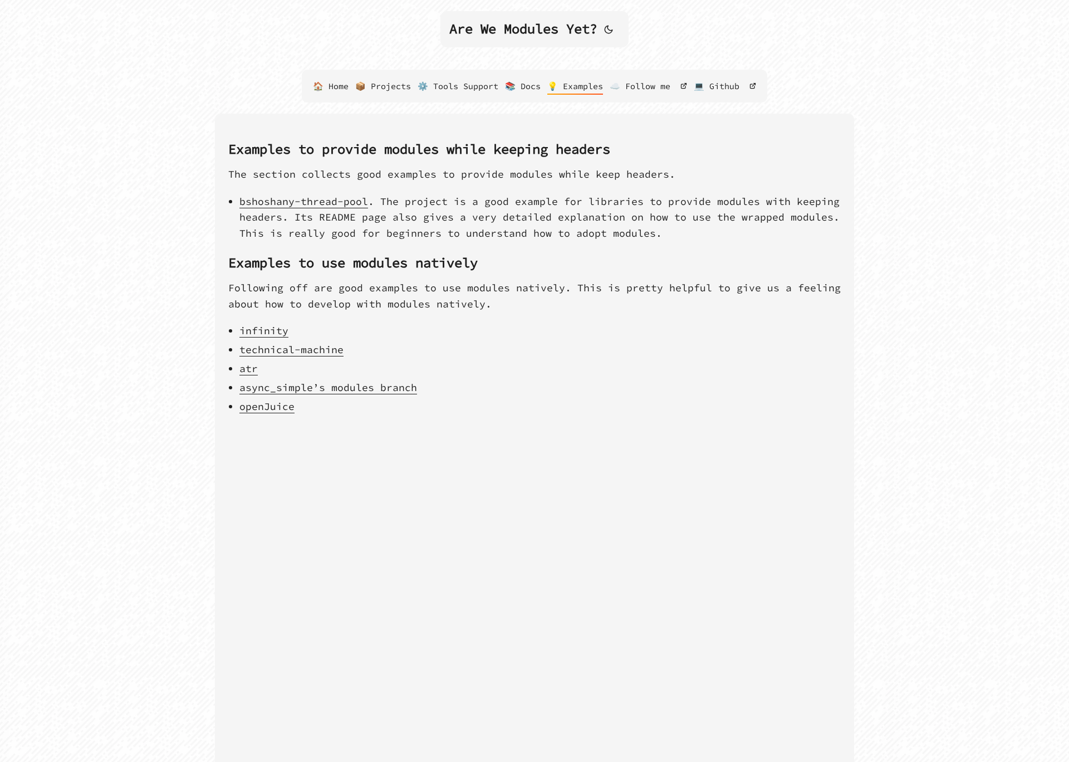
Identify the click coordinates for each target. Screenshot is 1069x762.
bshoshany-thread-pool (303, 201)
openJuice (267, 406)
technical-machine (291, 349)
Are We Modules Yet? (523, 28)
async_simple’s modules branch (328, 387)
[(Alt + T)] (608, 29)
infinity (263, 330)
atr (248, 368)
